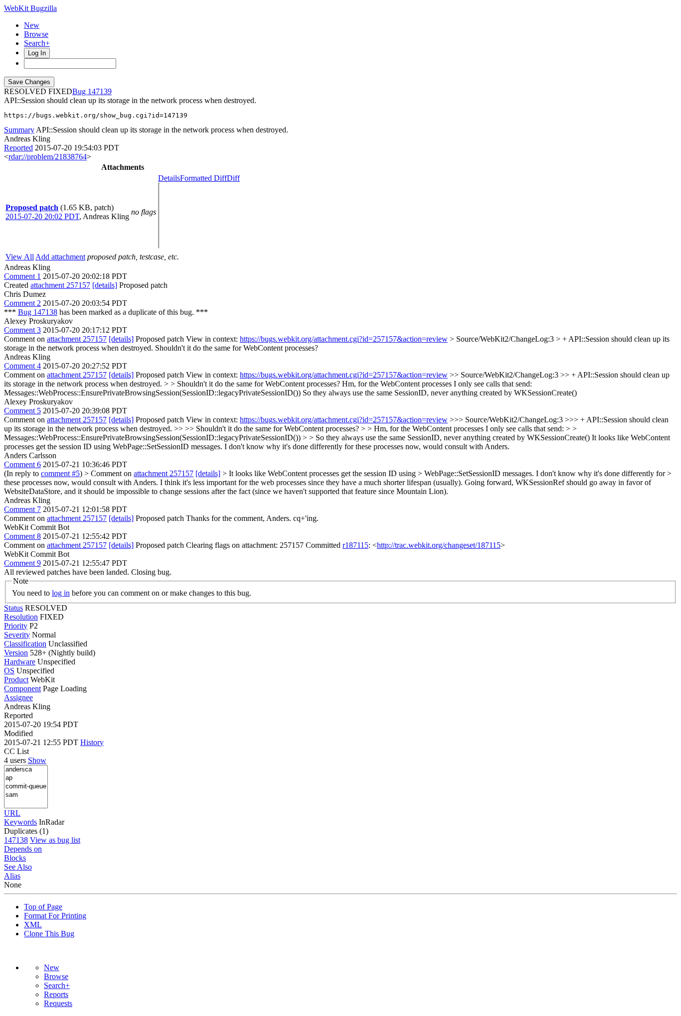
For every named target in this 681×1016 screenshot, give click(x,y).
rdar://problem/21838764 (47, 156)
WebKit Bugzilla (30, 8)
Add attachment (60, 257)
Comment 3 (22, 330)
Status (13, 608)
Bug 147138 (37, 312)
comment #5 (60, 473)
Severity (17, 635)
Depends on (23, 849)
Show (37, 760)
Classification (25, 643)
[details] (104, 285)
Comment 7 (22, 509)
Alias (12, 876)
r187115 (355, 545)
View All (19, 257)
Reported (18, 147)
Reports (56, 994)
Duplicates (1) (26, 831)
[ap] (25, 778)
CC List (16, 751)
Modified (18, 733)
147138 (16, 840)
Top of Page (43, 906)
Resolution (21, 617)
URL (12, 813)
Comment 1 (22, 276)
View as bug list (55, 840)
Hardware (19, 661)
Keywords (20, 822)
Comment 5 (22, 410)
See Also (18, 867)
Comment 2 (22, 303)
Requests (58, 1003)
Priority (15, 626)
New (31, 25)
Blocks (15, 858)
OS (9, 670)
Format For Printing (55, 915)
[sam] (25, 795)
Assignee (18, 697)
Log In (37, 53)
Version (16, 652)
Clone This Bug (49, 933)
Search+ (37, 43)
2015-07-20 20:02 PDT (42, 216)
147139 (100, 91)
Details (169, 178)
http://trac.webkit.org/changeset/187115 (439, 545)
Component (22, 688)
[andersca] (25, 769)
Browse (36, 34)
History (92, 742)
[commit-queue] (25, 786)
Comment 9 (22, 563)
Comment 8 (22, 536)
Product (16, 679)
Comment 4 (22, 366)
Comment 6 (22, 464)
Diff (233, 178)
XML (33, 924)
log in (61, 593)
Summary (19, 130)
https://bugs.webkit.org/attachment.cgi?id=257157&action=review (344, 339)
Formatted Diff (203, 178)
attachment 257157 (60, 285)
